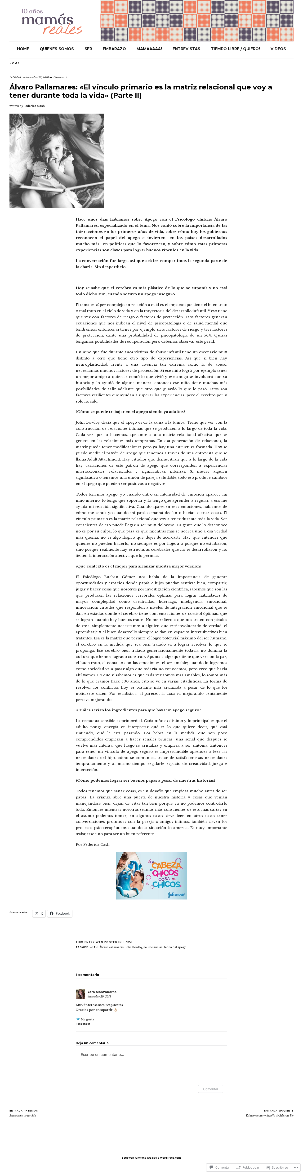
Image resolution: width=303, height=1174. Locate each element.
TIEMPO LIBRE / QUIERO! (235, 49)
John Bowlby (133, 947)
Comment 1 (60, 77)
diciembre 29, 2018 (99, 996)
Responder (83, 1023)
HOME (23, 49)
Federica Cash (34, 106)
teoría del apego (175, 947)
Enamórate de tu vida (23, 1113)
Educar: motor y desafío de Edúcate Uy (270, 1113)
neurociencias (153, 947)
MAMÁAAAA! (149, 49)
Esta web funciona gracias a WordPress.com (151, 1157)
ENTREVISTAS (186, 49)
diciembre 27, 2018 (37, 77)
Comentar (210, 1089)
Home (14, 63)
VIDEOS (278, 49)
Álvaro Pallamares (112, 947)
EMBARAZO (114, 49)
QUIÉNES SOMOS (57, 49)
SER (88, 49)
